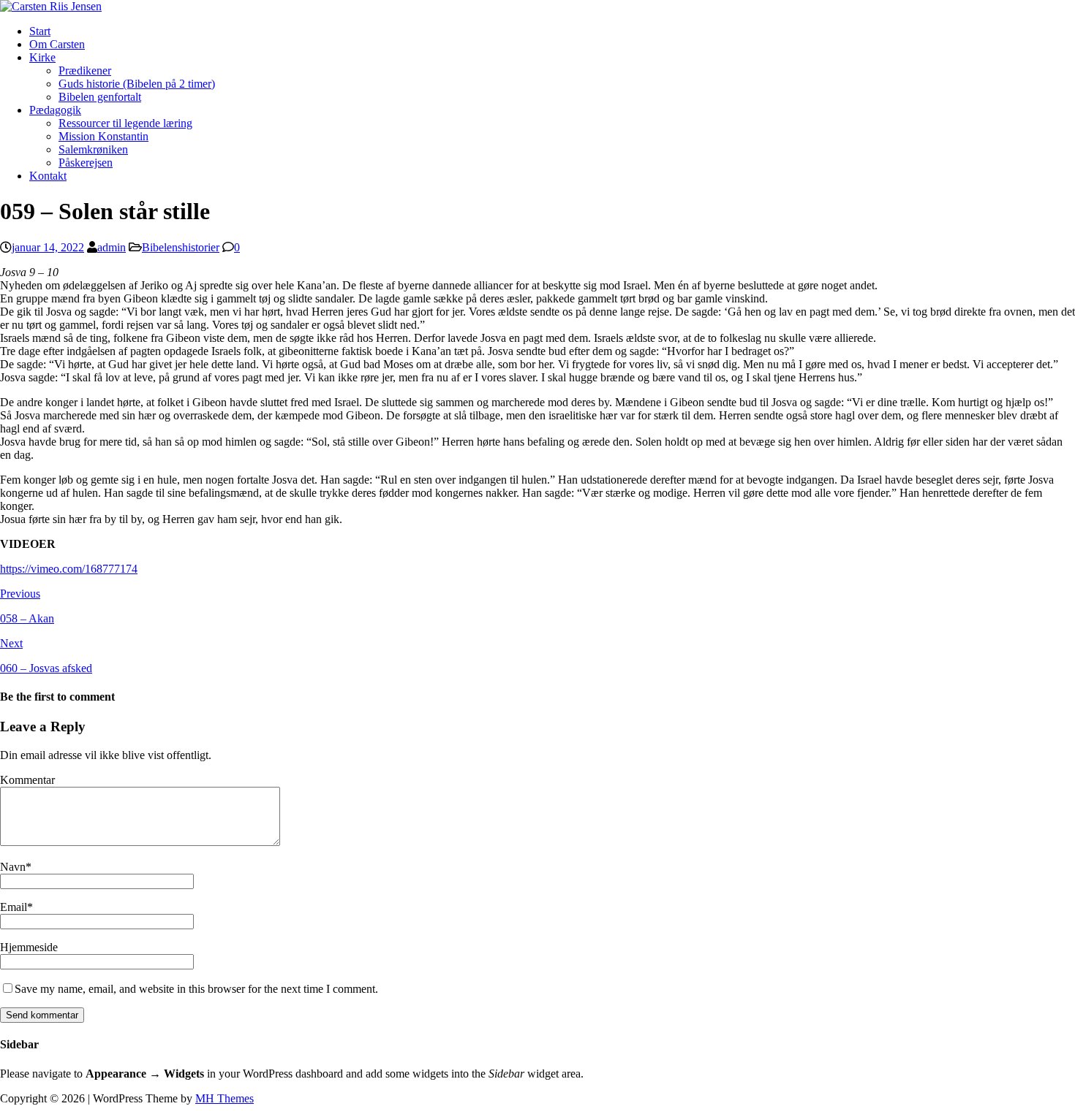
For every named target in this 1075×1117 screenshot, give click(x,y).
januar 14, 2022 (48, 247)
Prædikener (85, 70)
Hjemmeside (29, 947)
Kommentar (27, 780)
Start (39, 31)
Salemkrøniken (93, 149)
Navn (13, 867)
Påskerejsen (86, 162)
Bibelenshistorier (180, 247)
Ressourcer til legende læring (125, 123)
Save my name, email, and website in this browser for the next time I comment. (196, 989)
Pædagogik (55, 110)
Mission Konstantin (103, 136)
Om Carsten (57, 44)
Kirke (42, 57)
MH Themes (224, 1098)
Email (13, 907)
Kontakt (48, 175)
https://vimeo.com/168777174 (68, 569)
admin (111, 247)
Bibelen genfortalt (100, 97)
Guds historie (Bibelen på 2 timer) (137, 83)
